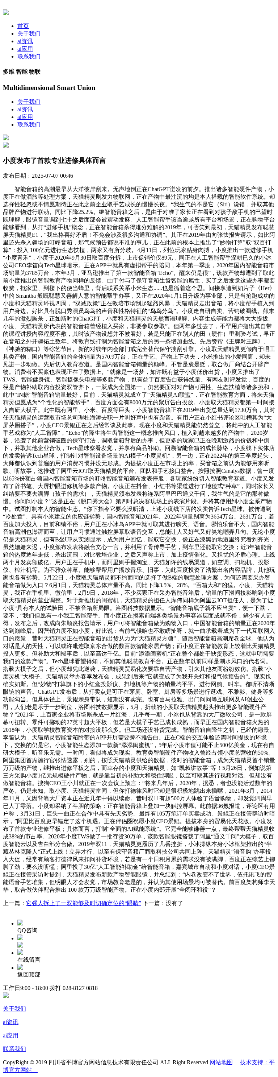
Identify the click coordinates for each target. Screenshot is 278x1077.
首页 (23, 26)
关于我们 (29, 33)
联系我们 (29, 56)
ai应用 (25, 49)
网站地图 (221, 1062)
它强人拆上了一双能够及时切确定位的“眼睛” (83, 903)
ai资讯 (25, 41)
